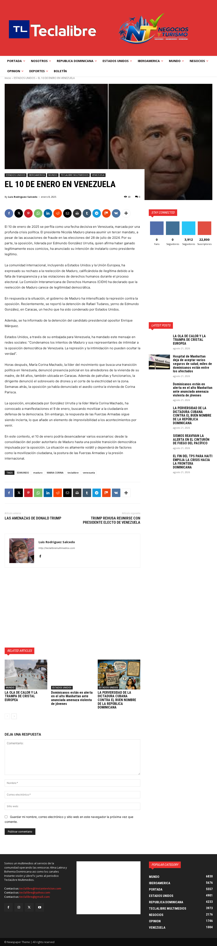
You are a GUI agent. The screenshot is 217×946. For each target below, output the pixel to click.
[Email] (67, 213)
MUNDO (52, 175)
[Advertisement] (72, 607)
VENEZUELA (98, 175)
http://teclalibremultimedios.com (57, 548)
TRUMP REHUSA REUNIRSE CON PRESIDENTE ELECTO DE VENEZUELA (111, 520)
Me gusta (156, 223)
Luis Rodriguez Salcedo (22, 196)
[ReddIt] (57, 213)
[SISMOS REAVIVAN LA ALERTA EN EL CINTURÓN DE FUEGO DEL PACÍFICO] (159, 441)
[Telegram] (96, 213)
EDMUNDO (23, 472)
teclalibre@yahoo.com (34, 892)
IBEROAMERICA (37, 175)
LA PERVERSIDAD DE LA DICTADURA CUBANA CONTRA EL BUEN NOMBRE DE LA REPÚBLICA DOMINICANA (117, 700)
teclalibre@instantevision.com (40, 888)
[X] (18, 213)
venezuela (89, 472)
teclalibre (73, 472)
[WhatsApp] (38, 213)
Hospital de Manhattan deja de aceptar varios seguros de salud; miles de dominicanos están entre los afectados (192, 363)
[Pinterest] (28, 213)
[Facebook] (9, 213)
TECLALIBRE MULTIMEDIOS (74, 175)
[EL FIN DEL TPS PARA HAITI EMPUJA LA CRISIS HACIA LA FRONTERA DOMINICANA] (159, 461)
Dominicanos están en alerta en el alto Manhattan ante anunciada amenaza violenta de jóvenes (72, 698)
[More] (126, 213)
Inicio (8, 78)
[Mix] (106, 213)
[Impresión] (77, 213)
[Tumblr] (87, 213)
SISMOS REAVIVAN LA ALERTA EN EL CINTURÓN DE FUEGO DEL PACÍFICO (191, 439)
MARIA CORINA (55, 472)
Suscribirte (204, 223)
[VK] (116, 213)
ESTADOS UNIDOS (24, 78)
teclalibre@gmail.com (34, 897)
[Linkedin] (48, 213)
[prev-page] (7, 716)
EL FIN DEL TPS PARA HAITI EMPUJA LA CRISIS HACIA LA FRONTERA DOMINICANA (192, 461)
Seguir (172, 223)
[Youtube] (40, 907)
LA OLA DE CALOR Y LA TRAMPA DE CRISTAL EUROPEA (21, 696)
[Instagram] (19, 907)
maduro (38, 472)
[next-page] (14, 716)
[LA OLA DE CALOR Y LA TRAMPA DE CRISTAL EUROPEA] (26, 674)
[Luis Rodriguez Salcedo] (21, 550)
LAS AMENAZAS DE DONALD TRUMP (33, 518)
